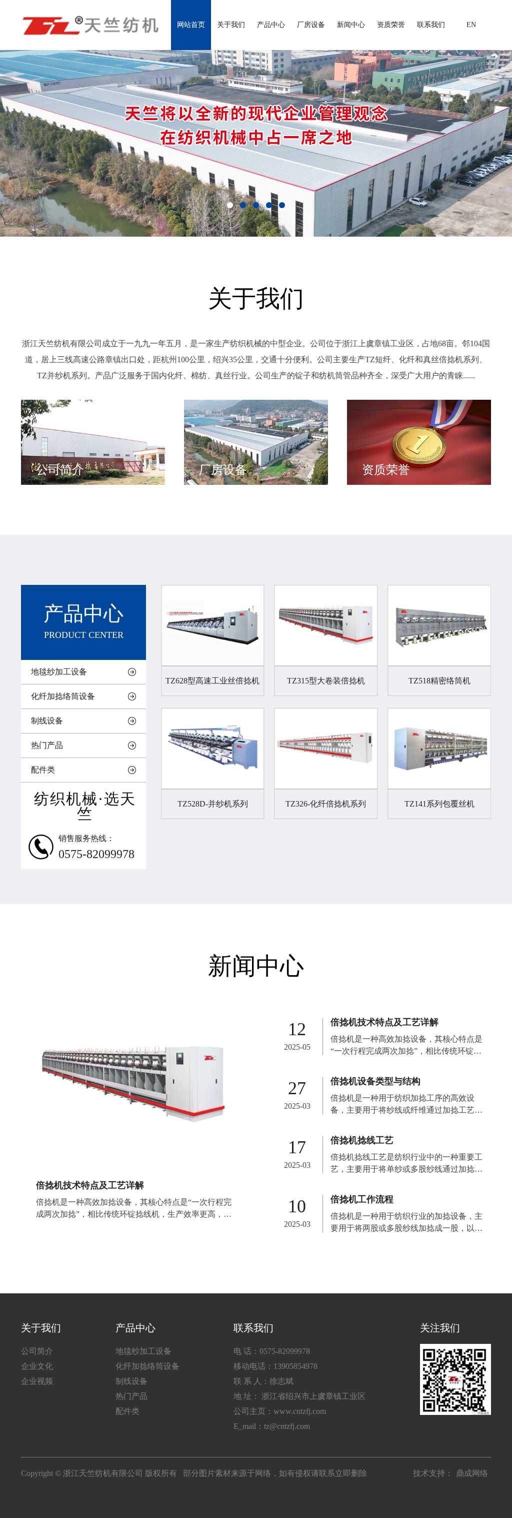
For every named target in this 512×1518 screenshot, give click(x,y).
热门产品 (47, 745)
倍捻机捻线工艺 (362, 1140)
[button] (230, 205)
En (471, 25)
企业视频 (37, 1381)
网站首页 (191, 25)
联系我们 (431, 25)
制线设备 (47, 720)
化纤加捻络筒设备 (63, 696)
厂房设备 (311, 25)
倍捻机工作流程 (362, 1199)
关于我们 (231, 25)
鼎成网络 (472, 1473)
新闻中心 (351, 25)
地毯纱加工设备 (59, 671)
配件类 (43, 770)
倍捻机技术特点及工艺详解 (90, 1185)
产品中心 (271, 25)
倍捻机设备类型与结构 (375, 1081)
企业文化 (37, 1366)
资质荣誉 (391, 25)
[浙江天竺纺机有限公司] (89, 25)
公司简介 (37, 1351)
